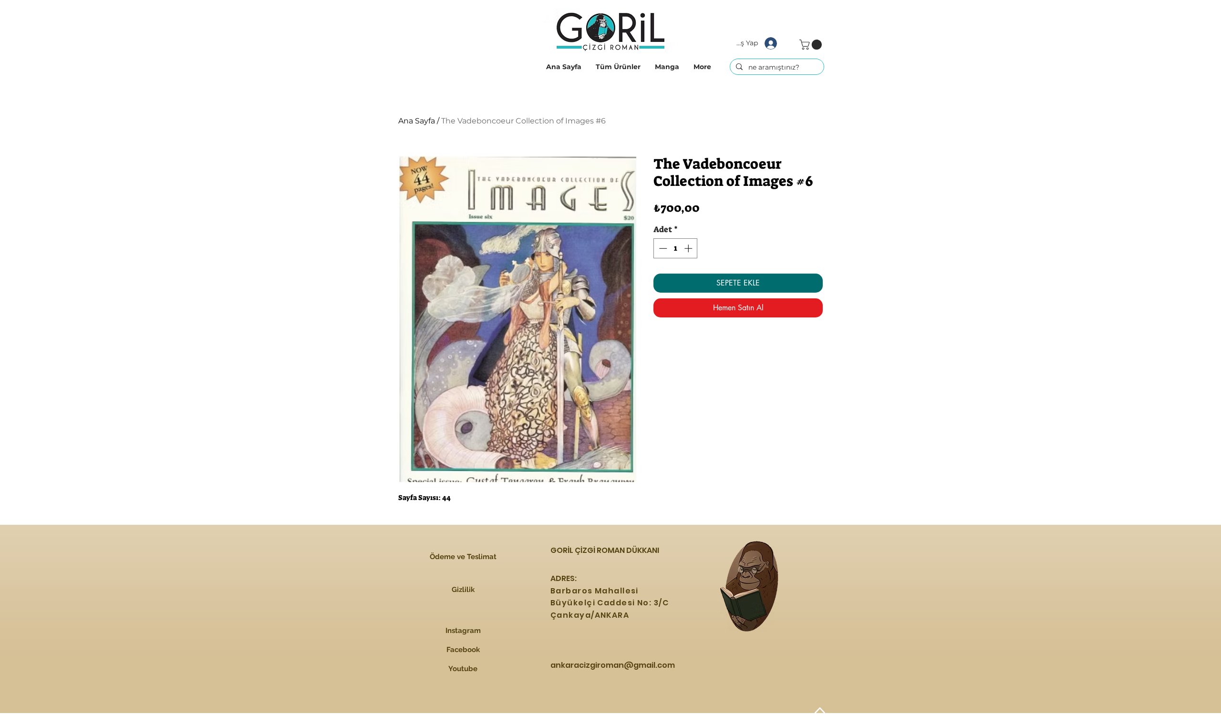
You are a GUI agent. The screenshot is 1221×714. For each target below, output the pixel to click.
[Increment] (689, 248)
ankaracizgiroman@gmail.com (612, 665)
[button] (618, 67)
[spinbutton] (675, 248)
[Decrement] (662, 248)
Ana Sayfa (416, 120)
